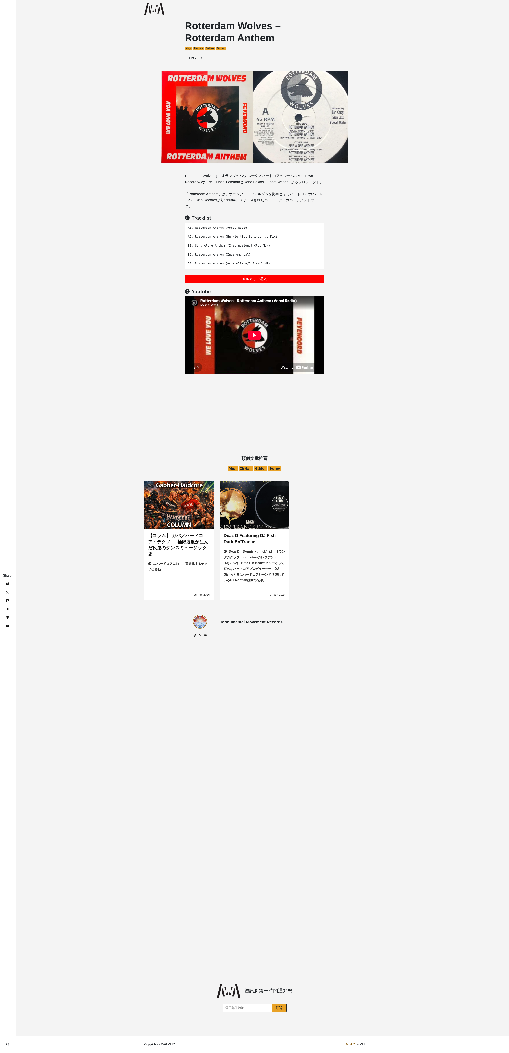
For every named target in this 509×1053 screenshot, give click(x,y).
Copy (318, 226)
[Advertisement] (254, 404)
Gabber (210, 48)
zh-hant (198, 48)
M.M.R (350, 1044)
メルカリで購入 (254, 279)
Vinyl (188, 48)
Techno (221, 48)
